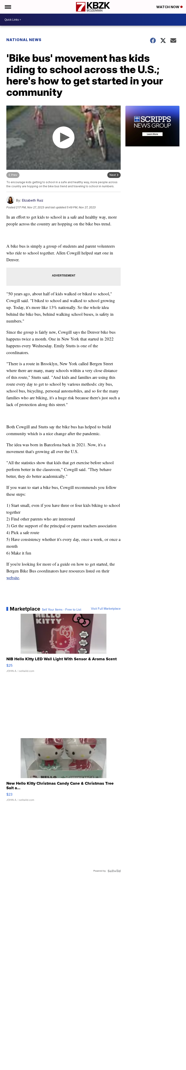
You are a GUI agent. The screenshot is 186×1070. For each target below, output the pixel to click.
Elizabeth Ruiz (32, 200)
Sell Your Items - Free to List (61, 609)
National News (24, 39)
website (12, 577)
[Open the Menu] (7, 7)
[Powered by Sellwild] (114, 871)
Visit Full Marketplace (106, 608)
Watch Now (168, 7)
